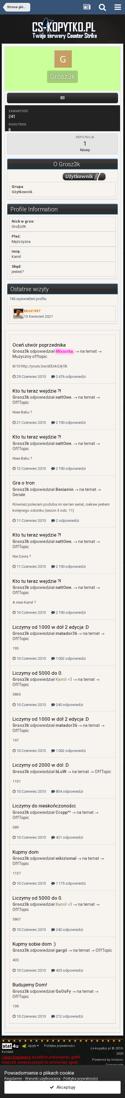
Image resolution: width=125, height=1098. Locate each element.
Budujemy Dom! (29, 985)
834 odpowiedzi (69, 791)
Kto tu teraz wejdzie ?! (36, 391)
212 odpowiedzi (69, 1016)
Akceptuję (64, 1087)
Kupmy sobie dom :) (34, 944)
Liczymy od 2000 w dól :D (40, 765)
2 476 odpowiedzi (70, 376)
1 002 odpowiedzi (70, 658)
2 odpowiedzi (67, 520)
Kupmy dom (25, 852)
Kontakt (7, 1052)
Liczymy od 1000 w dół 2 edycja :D (50, 627)
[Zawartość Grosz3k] (62, 98)
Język (32, 1046)
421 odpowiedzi (69, 837)
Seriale (18, 494)
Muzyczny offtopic (29, 356)
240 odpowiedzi (69, 705)
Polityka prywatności (59, 1046)
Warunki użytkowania (42, 1078)
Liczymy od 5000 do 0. (37, 673)
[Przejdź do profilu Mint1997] (18, 313)
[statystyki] (10, 1046)
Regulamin (13, 1078)
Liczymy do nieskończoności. (44, 806)
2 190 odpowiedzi (70, 422)
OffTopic (20, 402)
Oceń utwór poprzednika (39, 345)
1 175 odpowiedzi (70, 883)
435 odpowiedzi (69, 970)
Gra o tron (23, 483)
